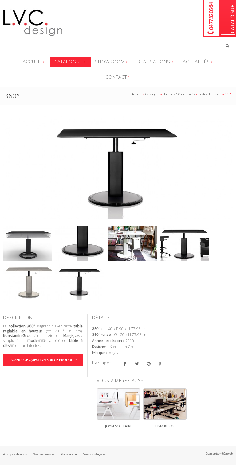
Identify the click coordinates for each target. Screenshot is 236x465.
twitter (136, 363)
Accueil (32, 61)
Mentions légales (94, 454)
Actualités (196, 61)
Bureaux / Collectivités (179, 94)
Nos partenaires (43, 454)
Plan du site (69, 454)
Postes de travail (210, 94)
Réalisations (153, 61)
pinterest (148, 363)
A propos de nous (15, 454)
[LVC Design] (33, 36)
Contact (116, 77)
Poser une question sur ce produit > (43, 360)
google (160, 363)
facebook (124, 363)
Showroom (110, 61)
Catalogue (228, 18)
